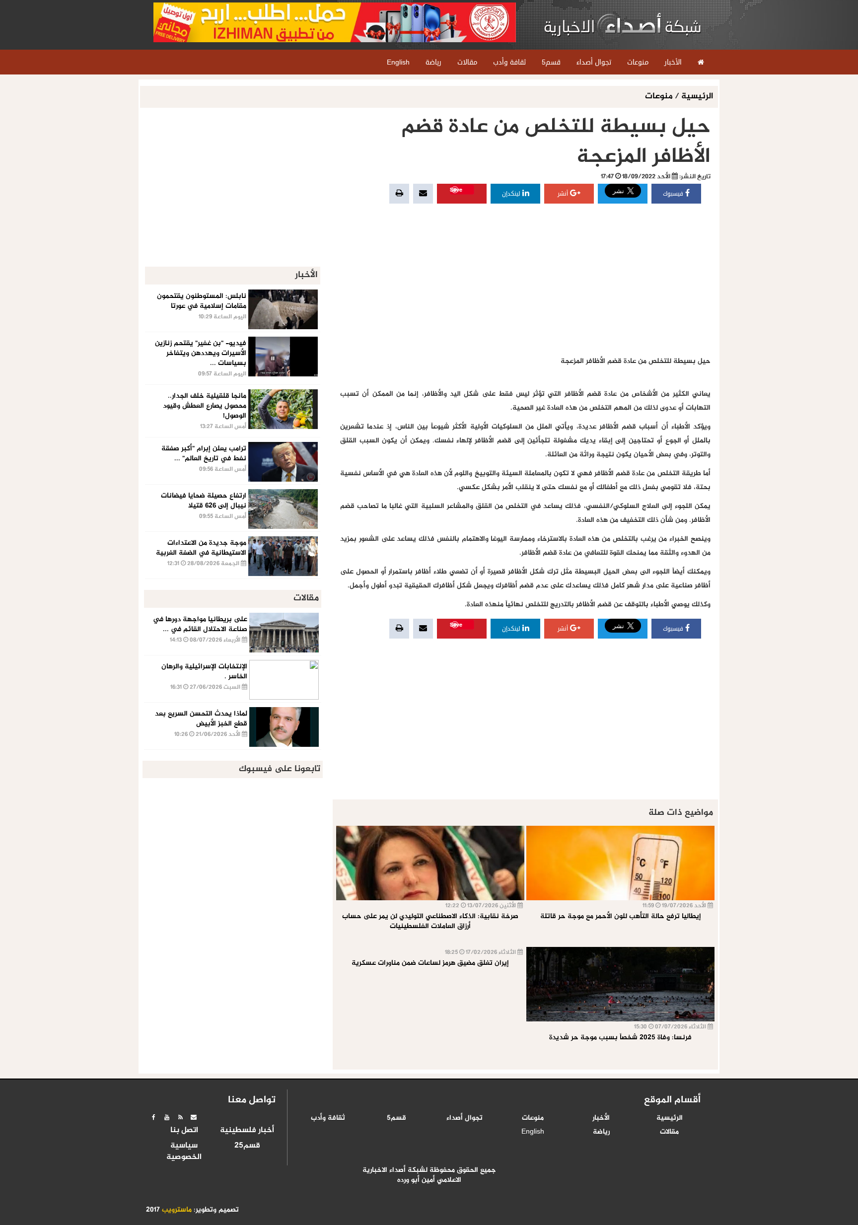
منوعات (660, 96)
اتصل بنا (184, 1130)
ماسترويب (177, 1210)
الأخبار (601, 1118)
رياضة (601, 1132)
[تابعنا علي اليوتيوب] (167, 1117)
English (532, 1132)
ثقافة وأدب (328, 1118)
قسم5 (396, 1118)
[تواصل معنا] (194, 1117)
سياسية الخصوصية (184, 1152)
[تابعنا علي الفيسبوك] (153, 1117)
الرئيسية (697, 96)
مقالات (669, 1132)
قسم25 (247, 1146)
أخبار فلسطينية (247, 1130)
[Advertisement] (525, 280)
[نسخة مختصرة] (180, 1117)
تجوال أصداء (464, 1118)
